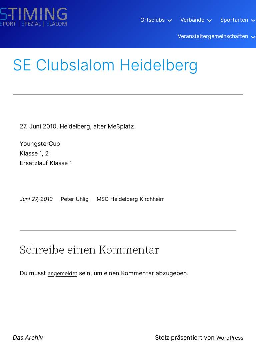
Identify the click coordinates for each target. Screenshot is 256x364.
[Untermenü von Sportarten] (253, 20)
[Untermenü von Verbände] (209, 20)
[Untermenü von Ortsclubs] (170, 20)
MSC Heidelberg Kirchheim (131, 199)
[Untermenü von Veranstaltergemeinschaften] (253, 36)
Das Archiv (28, 337)
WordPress (229, 337)
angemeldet (62, 273)
